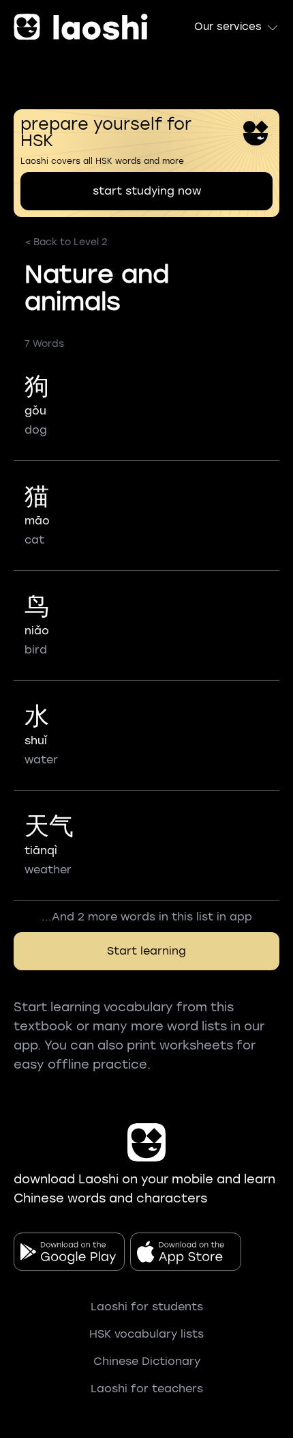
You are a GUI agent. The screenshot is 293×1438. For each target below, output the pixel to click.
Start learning (146, 950)
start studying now (147, 190)
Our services (228, 26)
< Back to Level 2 (66, 242)
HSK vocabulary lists (146, 1333)
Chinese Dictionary (146, 1361)
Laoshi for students (147, 1306)
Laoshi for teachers (147, 1388)
